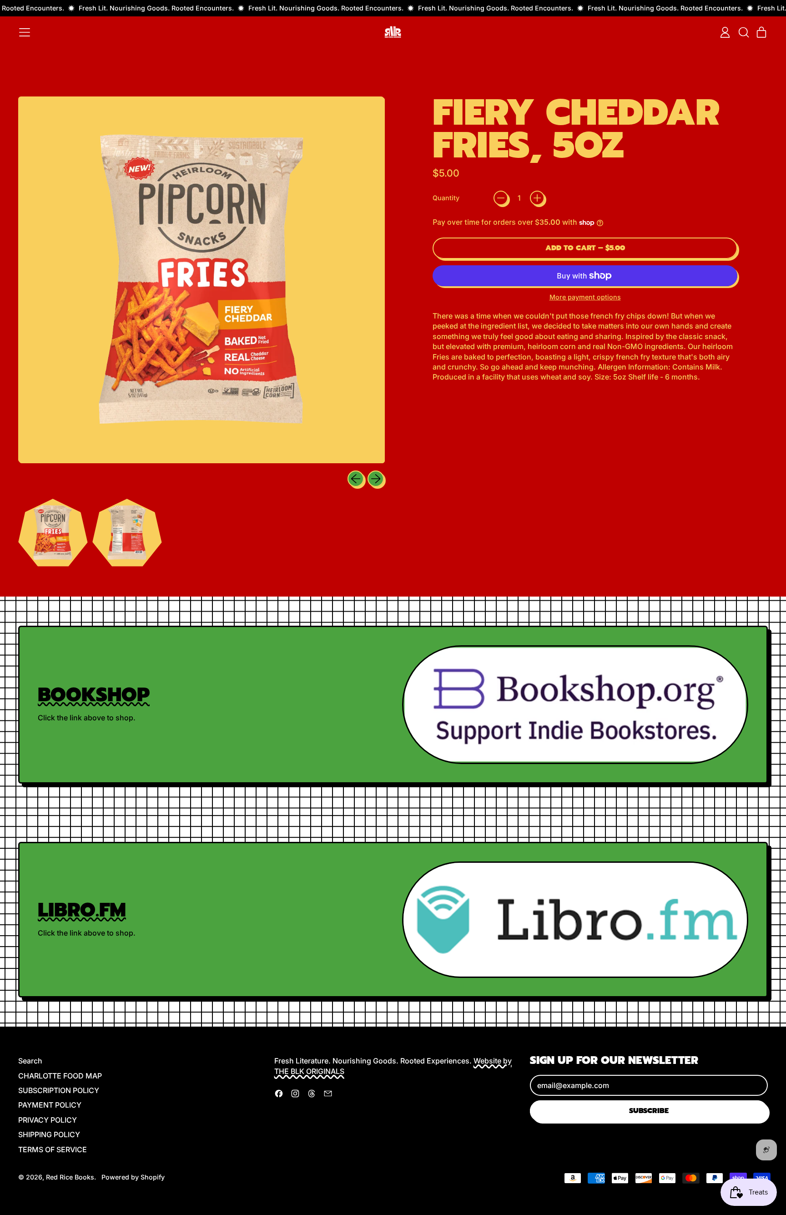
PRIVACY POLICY (47, 1119)
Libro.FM (82, 910)
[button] (743, 32)
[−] (501, 198)
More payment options (585, 297)
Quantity (446, 198)
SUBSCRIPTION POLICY (58, 1090)
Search (30, 1060)
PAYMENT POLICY (49, 1104)
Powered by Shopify (133, 1177)
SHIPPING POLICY (49, 1134)
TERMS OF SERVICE (52, 1149)
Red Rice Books (70, 1177)
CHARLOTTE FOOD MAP (60, 1075)
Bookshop (94, 694)
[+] (537, 198)
